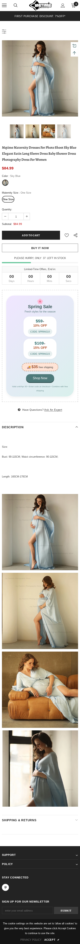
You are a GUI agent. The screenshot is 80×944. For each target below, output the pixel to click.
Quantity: (7, 209)
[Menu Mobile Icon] (4, 5)
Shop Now (40, 378)
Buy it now (40, 248)
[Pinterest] (5, 887)
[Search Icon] (15, 5)
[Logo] (40, 5)
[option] (40, 16)
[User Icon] (63, 6)
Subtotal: (7, 224)
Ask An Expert (53, 409)
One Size (8, 199)
